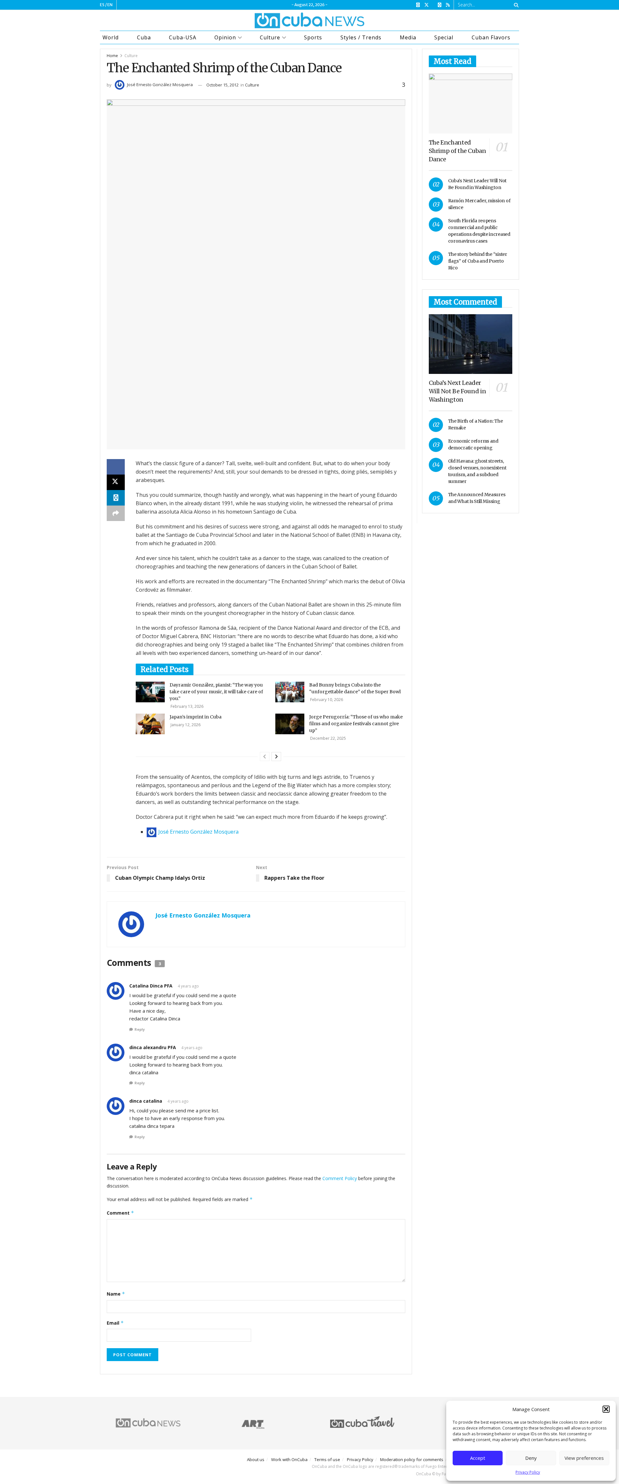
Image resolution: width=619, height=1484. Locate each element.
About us (255, 1459)
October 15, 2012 (222, 85)
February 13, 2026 (186, 706)
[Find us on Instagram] (439, 5)
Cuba (144, 37)
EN (110, 4)
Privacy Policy (528, 1472)
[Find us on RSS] (448, 5)
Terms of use (327, 1459)
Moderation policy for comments (411, 1459)
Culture (270, 37)
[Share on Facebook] (116, 467)
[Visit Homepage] (309, 20)
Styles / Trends (360, 37)
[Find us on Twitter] (426, 5)
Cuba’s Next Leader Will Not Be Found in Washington (457, 391)
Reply (139, 1029)
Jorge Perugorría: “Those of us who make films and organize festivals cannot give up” (356, 723)
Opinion (225, 37)
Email (115, 1323)
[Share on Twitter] (116, 482)
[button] (606, 1409)
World (111, 37)
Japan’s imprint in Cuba (195, 717)
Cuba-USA (182, 37)
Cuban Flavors (491, 37)
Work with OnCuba (289, 1459)
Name (116, 1294)
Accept (477, 1458)
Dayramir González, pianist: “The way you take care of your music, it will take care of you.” (216, 691)
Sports (313, 37)
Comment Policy (339, 1178)
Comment (120, 1213)
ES (102, 4)
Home (112, 55)
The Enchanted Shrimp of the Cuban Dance (457, 151)
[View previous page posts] (265, 756)
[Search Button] (515, 5)
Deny (531, 1458)
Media (408, 37)
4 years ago (188, 986)
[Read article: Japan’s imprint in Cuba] (150, 724)
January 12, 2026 (185, 724)
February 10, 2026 (326, 699)
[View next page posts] (276, 756)
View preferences (584, 1458)
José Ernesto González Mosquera (160, 84)
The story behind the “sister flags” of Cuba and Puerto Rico (477, 261)
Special (443, 37)
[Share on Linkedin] (116, 498)
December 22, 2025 (327, 738)
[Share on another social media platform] (116, 513)
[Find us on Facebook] (418, 5)
